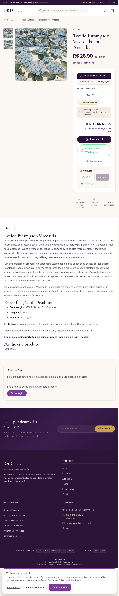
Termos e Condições (13, 525)
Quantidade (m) (86, 88)
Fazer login (17, 393)
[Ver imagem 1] (8, 33)
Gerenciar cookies (12, 536)
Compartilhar (96, 161)
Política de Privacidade (14, 515)
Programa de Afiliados (13, 531)
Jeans (65, 484)
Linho (64, 468)
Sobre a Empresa (11, 510)
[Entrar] (105, 10)
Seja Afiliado (89, 2)
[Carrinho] (112, 10)
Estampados (68, 489)
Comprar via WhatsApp (92, 150)
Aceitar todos (60, 587)
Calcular (102, 177)
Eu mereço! (96, 139)
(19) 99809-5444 (74, 515)
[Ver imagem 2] (8, 44)
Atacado (14, 20)
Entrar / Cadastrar (108, 2)
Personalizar (13, 587)
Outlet (65, 494)
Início (5, 20)
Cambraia (66, 473)
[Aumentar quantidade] (98, 94)
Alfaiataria (67, 479)
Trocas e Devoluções (13, 520)
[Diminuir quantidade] (80, 94)
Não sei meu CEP (87, 184)
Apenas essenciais (35, 587)
